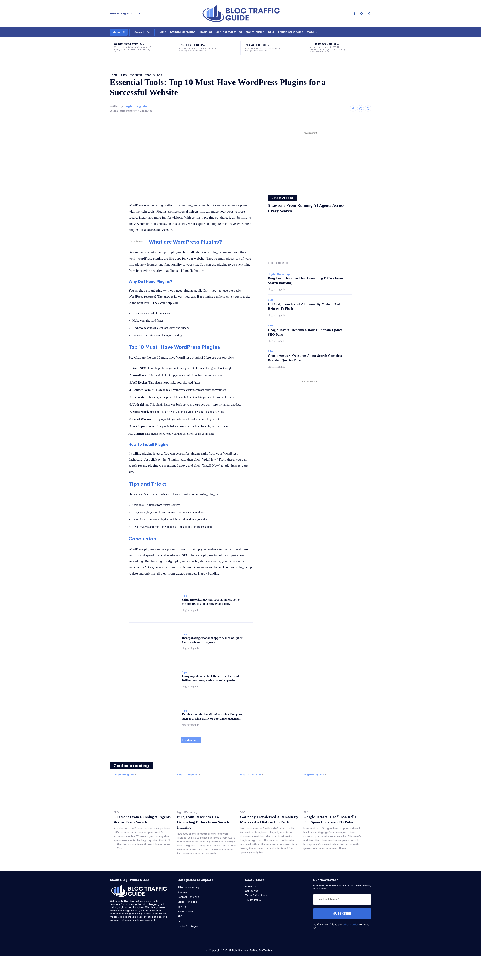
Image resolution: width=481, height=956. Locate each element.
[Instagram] (361, 13)
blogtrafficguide (135, 106)
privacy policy (350, 924)
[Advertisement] (310, 161)
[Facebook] (354, 13)
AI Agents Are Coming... (324, 43)
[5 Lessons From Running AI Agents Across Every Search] (310, 238)
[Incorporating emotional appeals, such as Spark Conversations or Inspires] (153, 641)
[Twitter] (368, 13)
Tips (123, 75)
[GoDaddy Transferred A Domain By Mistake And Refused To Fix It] (270, 792)
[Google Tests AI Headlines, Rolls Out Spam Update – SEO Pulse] (333, 792)
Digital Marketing (279, 274)
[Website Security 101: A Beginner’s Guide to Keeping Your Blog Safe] (164, 48)
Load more (189, 740)
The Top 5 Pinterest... (192, 44)
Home (114, 75)
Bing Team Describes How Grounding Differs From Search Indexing (203, 822)
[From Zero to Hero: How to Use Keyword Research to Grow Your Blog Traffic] (295, 48)
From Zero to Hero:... (257, 44)
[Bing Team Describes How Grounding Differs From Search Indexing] (207, 792)
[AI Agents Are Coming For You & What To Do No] (360, 48)
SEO (270, 300)
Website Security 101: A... (129, 43)
